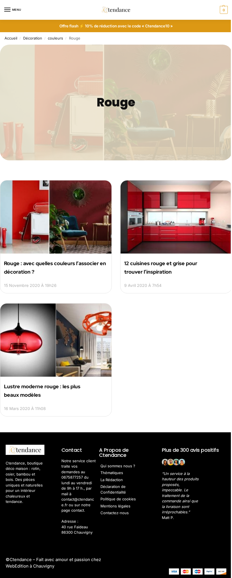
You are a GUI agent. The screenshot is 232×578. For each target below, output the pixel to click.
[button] (223, 10)
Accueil (11, 38)
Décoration (32, 38)
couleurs (55, 38)
